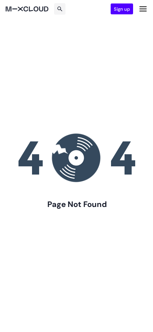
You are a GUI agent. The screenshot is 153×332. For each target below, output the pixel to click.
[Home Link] (27, 8)
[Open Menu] (143, 9)
